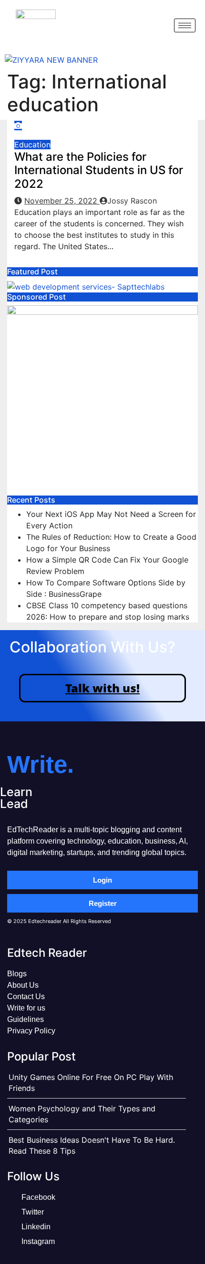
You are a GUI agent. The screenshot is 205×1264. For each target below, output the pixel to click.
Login (102, 880)
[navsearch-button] (158, 25)
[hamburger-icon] (184, 25)
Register (103, 903)
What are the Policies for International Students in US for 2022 (98, 170)
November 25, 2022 (62, 200)
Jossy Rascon (132, 200)
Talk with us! (102, 688)
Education (32, 144)
